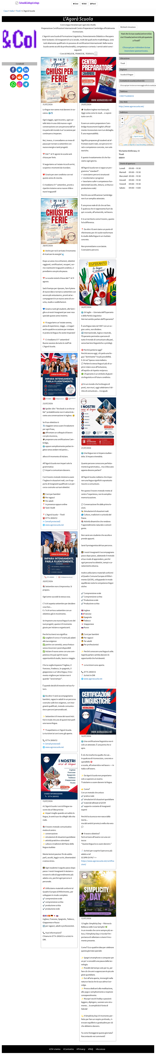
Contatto (69, 1049)
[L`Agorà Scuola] (137, 131)
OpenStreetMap (141, 145)
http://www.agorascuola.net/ (131, 106)
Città (85, 4)
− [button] (122, 122)
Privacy (81, 1049)
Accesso (101, 1049)
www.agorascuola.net (54, 525)
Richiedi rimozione (128, 27)
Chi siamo (55, 1049)
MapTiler (132, 145)
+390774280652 (126, 96)
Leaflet (125, 145)
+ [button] (122, 118)
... (96, 54)
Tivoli (18, 11)
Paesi (94, 4)
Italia (12, 11)
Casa (76, 4)
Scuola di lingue (126, 75)
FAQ (91, 1049)
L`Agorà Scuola (138, 136)
